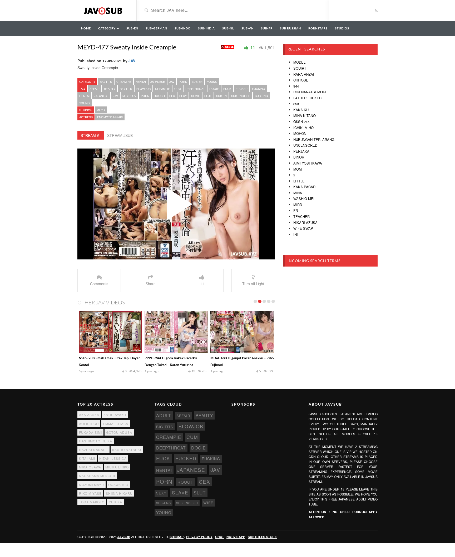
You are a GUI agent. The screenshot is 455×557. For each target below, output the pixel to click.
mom (297, 169)
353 (296, 103)
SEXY (183, 96)
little (299, 180)
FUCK (227, 88)
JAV (131, 60)
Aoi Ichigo (89, 423)
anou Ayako (114, 414)
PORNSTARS (318, 28)
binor (298, 157)
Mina (297, 192)
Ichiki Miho (303, 127)
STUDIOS (342, 28)
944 (296, 86)
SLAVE (195, 96)
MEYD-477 (129, 96)
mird (297, 204)
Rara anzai (303, 74)
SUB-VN (247, 28)
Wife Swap (303, 228)
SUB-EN (132, 28)
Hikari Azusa (305, 222)
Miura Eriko (117, 467)
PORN (183, 81)
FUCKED (242, 88)
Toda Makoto (92, 502)
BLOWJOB (143, 88)
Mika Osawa (90, 467)
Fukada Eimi (90, 432)
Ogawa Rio (118, 484)
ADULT (163, 415)
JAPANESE (157, 81)
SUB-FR (267, 28)
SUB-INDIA (206, 28)
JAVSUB (123, 536)
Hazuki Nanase (93, 449)
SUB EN (221, 96)
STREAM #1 (91, 135)
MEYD (101, 110)
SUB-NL (228, 28)
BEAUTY (109, 88)
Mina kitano (304, 115)
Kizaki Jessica (113, 458)
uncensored (305, 145)
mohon (299, 133)
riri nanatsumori (309, 91)
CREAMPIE (123, 81)
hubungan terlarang (313, 139)
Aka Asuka (89, 414)
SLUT (208, 96)
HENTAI (141, 81)
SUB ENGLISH (240, 96)
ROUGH (159, 96)
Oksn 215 (301, 121)
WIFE (208, 502)
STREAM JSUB (120, 135)
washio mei (303, 198)
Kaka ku (301, 109)
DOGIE (214, 88)
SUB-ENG (261, 96)
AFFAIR (95, 88)
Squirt (299, 68)
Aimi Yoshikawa (307, 163)
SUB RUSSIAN (290, 28)
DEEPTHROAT (195, 88)
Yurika (115, 502)
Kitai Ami (87, 458)
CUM (177, 88)
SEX (172, 96)
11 (202, 283)
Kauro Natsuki (126, 449)
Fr (295, 210)
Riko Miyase (90, 493)
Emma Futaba (115, 423)
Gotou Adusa (119, 432)
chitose (300, 80)
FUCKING (258, 88)
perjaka (301, 151)
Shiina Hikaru (119, 493)
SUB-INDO (183, 28)
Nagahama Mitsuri (97, 475)
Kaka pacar (304, 186)
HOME (86, 28)
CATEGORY (107, 28)
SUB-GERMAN (156, 28)
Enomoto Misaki (110, 117)
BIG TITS (106, 81)
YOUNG (212, 81)
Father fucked (307, 97)
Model (299, 62)
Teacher (301, 216)
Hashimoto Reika (95, 441)
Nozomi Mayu (91, 484)
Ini (295, 234)
